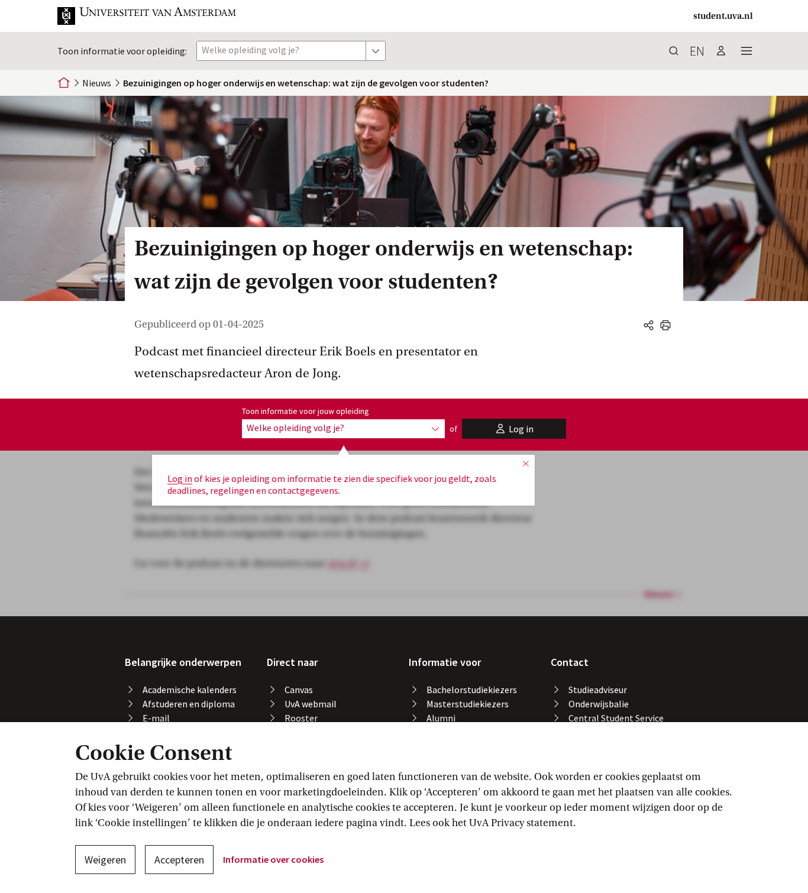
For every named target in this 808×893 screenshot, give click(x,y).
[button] (147, 16)
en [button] (697, 51)
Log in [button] (179, 478)
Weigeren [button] (105, 859)
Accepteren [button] (179, 859)
